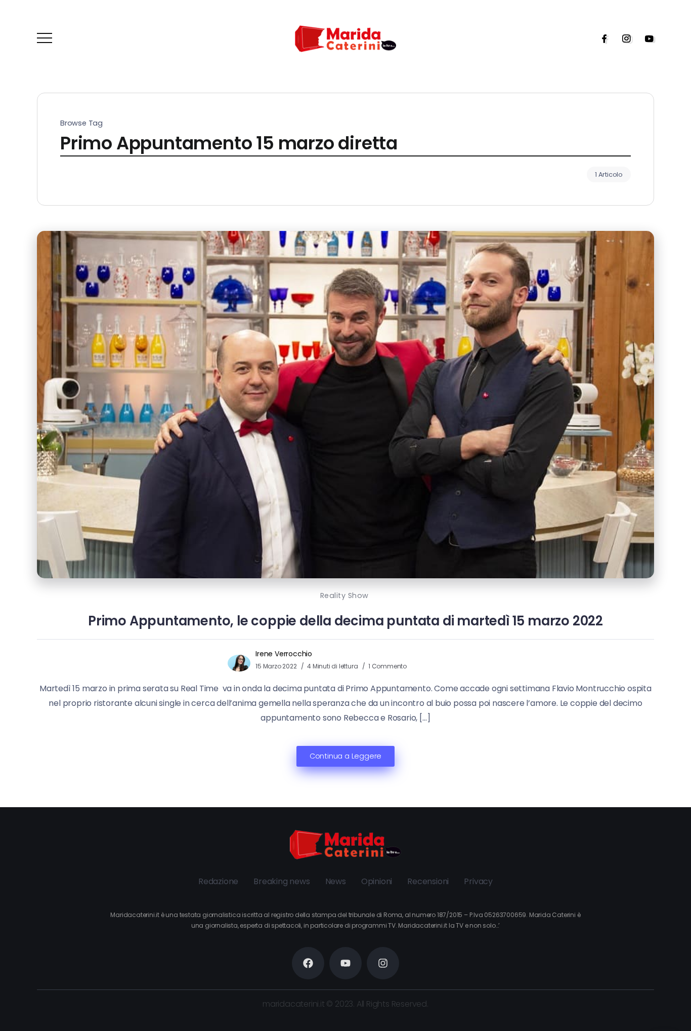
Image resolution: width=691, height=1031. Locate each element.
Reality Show (344, 595)
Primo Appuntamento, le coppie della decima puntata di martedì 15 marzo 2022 (345, 621)
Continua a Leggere (345, 756)
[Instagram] (623, 38)
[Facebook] (601, 38)
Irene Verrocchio (283, 654)
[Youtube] (646, 38)
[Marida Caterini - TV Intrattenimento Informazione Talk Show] (345, 38)
